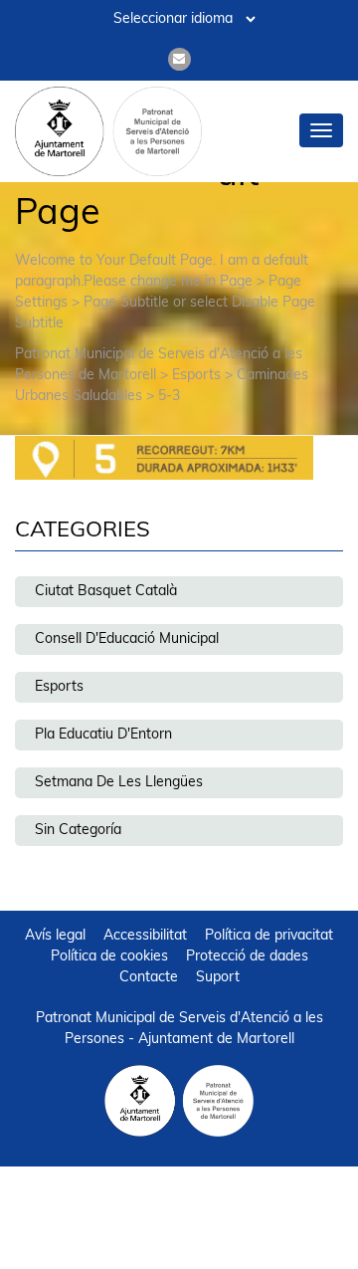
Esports (59, 687)
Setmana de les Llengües (119, 782)
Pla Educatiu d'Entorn (103, 735)
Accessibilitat (145, 936)
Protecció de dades (247, 957)
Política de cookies (109, 957)
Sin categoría (78, 830)
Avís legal (55, 936)
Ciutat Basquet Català (106, 591)
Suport (218, 977)
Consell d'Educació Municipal (127, 639)
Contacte (148, 977)
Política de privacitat (269, 936)
